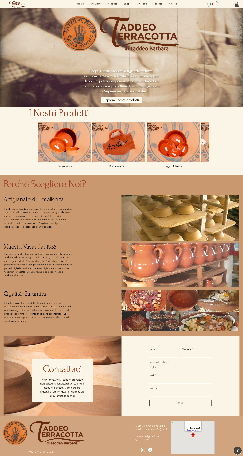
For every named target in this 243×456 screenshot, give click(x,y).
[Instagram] (143, 450)
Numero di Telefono (158, 362)
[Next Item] (203, 142)
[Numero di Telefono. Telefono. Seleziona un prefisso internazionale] (154, 367)
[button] (236, 4)
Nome (152, 349)
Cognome (187, 349)
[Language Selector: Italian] (212, 4)
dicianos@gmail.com (148, 436)
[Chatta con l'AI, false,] (238, 451)
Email (152, 375)
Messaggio (154, 388)
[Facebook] (150, 450)
